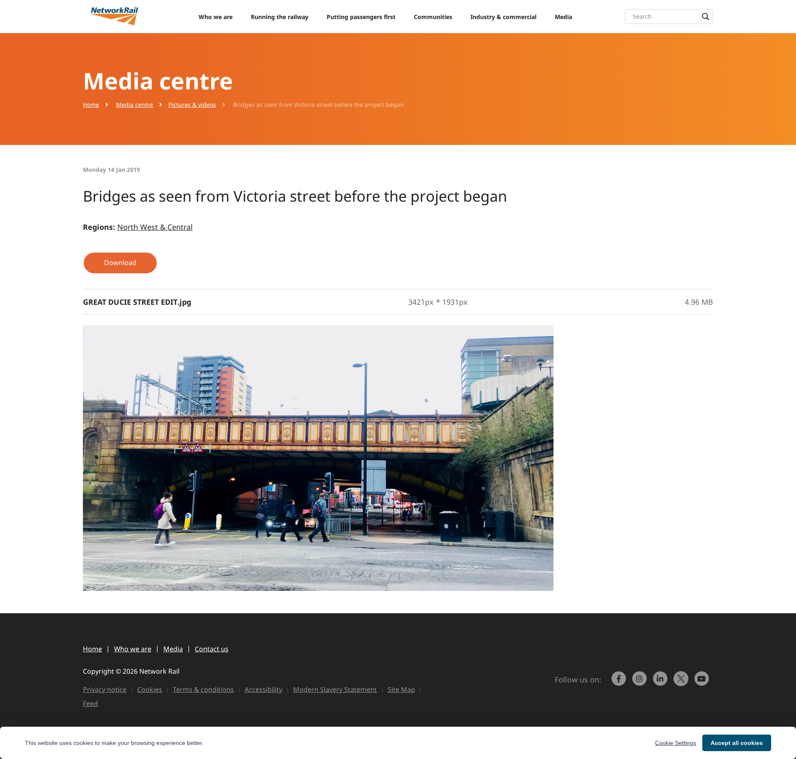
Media (563, 17)
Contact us (211, 648)
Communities (433, 17)
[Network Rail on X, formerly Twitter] (682, 682)
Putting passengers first (361, 17)
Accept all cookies (737, 743)
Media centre (134, 104)
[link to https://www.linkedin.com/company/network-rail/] (661, 682)
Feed (90, 703)
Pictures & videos (192, 104)
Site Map (401, 689)
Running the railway (279, 17)
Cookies (149, 689)
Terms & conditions (203, 689)
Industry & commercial (503, 17)
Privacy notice (104, 689)
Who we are (216, 17)
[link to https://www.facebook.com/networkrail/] (619, 682)
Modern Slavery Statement (335, 689)
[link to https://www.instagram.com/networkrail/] (640, 682)
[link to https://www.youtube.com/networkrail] (702, 682)
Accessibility (263, 689)
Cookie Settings (675, 743)
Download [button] (120, 262)
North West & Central (155, 227)
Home (91, 104)
